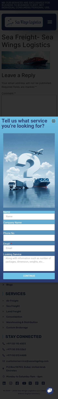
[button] (49, 390)
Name (6, 212)
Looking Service (12, 254)
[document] (29, 199)
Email (6, 244)
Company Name (12, 222)
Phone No (8, 233)
